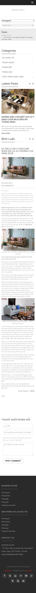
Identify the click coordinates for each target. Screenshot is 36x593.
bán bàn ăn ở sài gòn (12, 386)
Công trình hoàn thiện (8, 505)
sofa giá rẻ (26, 197)
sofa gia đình (14, 199)
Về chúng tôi (6, 492)
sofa (31, 195)
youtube (18, 581)
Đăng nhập (15, 10)
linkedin (15, 576)
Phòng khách (6, 496)
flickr (21, 576)
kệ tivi (28, 379)
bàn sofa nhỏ (11, 195)
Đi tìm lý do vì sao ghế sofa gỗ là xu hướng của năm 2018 (17, 151)
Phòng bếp (5, 499)
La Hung (5, 191)
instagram (23, 581)
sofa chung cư (12, 197)
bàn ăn (23, 379)
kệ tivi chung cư (27, 386)
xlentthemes (7, 570)
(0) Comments (8, 186)
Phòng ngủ (5, 502)
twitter (10, 576)
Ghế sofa (5, 207)
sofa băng (5, 197)
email (26, 576)
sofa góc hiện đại (24, 199)
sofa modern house (24, 201)
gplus (32, 576)
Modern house (6, 35)
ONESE (32, 391)
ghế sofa (27, 195)
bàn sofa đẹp (20, 195)
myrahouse (29, 570)
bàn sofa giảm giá (20, 193)
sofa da (20, 197)
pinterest (13, 581)
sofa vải (6, 203)
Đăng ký (22, 10)
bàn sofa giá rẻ (9, 193)
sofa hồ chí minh (12, 201)
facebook (4, 576)
